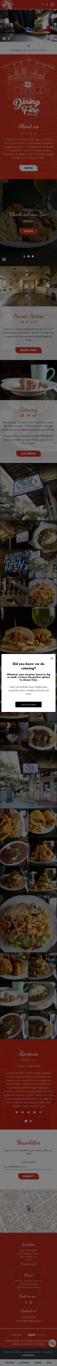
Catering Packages (28, 704)
